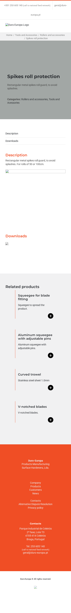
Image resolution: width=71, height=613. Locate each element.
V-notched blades (32, 406)
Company (35, 482)
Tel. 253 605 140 (35, 546)
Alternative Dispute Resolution (35, 504)
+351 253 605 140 (13, 5)
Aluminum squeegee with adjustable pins (35, 336)
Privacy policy (35, 507)
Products (35, 486)
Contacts (35, 500)
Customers (35, 489)
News (35, 493)
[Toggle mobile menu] (64, 27)
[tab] (35, 133)
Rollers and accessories (34, 99)
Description (11, 133)
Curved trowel (29, 374)
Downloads (11, 140)
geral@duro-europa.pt (35, 552)
